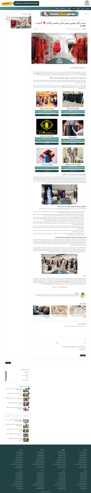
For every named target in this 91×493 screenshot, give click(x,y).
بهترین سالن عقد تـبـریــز (19, 476)
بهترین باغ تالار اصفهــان (61, 453)
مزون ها (73, 8)
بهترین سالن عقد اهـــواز (40, 476)
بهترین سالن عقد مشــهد (40, 455)
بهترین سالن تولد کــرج (83, 478)
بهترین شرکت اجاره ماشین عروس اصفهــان (59, 464)
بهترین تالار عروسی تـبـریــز (18, 472)
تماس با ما (45, 491)
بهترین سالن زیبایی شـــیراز (61, 481)
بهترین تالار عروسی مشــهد (40, 452)
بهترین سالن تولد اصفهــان (61, 457)
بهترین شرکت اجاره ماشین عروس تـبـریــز (16, 485)
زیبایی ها (68, 8)
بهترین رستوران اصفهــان (61, 467)
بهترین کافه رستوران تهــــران (83, 467)
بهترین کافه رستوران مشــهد (40, 467)
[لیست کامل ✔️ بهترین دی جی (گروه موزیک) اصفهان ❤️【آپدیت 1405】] (26, 390)
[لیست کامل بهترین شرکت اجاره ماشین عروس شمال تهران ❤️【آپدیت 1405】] (26, 421)
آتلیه (27, 378)
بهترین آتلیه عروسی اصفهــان (61, 458)
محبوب (26, 415)
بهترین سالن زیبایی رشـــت (18, 460)
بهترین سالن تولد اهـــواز (40, 478)
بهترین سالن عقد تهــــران (83, 455)
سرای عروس (87, 8)
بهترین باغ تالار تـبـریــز (19, 474)
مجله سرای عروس (25, 380)
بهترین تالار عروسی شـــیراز (61, 472)
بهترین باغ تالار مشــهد (40, 453)
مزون (27, 376)
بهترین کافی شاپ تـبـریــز (19, 486)
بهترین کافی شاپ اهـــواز (40, 486)
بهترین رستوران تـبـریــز (19, 488)
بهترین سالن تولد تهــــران (83, 457)
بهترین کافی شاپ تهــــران (83, 465)
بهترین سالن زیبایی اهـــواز (40, 481)
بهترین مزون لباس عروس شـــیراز (60, 483)
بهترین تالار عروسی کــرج (83, 472)
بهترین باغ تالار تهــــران (83, 453)
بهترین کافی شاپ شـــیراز (61, 486)
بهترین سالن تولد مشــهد (40, 457)
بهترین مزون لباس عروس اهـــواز (39, 483)
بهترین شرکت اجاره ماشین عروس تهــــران (81, 464)
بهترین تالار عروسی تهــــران (83, 452)
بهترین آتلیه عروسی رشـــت (18, 458)
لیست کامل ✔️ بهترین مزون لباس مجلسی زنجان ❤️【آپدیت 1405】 (7, 18)
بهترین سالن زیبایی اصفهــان (61, 460)
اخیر (16, 415)
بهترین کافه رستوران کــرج (83, 488)
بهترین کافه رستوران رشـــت (18, 467)
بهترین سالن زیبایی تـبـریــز (18, 481)
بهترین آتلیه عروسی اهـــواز (40, 479)
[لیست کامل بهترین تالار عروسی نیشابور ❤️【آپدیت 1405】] (26, 395)
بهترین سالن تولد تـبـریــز (19, 478)
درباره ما (42, 491)
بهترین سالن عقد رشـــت (19, 455)
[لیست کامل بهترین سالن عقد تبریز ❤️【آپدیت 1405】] (26, 400)
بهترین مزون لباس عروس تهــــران (82, 462)
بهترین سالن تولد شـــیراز (61, 478)
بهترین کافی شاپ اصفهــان (61, 465)
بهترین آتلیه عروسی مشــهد (40, 458)
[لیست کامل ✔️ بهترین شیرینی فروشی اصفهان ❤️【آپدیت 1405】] (26, 409)
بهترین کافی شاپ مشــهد (40, 465)
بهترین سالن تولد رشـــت (18, 457)
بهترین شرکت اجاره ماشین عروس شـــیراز (59, 485)
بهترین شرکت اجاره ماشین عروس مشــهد (38, 464)
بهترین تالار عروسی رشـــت (18, 452)
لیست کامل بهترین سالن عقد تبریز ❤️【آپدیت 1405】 (13, 398)
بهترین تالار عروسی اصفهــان (61, 452)
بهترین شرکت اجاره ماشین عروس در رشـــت (16, 464)
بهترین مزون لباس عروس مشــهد (39, 462)
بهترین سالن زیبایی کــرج (83, 481)
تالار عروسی (26, 371)
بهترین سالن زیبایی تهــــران (83, 460)
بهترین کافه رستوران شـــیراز (61, 488)
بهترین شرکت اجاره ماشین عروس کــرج (81, 485)
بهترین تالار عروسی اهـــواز (40, 472)
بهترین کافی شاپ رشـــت (19, 465)
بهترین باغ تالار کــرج (84, 474)
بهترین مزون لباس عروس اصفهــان (60, 462)
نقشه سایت (48, 491)
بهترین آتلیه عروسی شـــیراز (61, 479)
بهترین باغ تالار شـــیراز (62, 474)
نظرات (8, 415)
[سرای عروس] (87, 3)
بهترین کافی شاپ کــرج (83, 486)
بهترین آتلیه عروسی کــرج (83, 479)
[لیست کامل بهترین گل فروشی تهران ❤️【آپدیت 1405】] (26, 404)
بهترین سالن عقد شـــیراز (61, 476)
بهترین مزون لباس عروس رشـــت (17, 462)
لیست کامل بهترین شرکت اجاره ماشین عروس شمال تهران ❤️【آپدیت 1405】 (14, 420)
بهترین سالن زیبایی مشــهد (40, 460)
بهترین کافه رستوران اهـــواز (40, 488)
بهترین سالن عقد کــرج (83, 476)
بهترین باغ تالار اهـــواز (41, 474)
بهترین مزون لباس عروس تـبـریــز (17, 483)
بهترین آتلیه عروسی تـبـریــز (18, 479)
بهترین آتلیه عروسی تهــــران (83, 458)
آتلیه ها (78, 8)
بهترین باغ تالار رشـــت (19, 453)
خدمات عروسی (62, 8)
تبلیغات (57, 8)
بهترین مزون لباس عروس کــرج (82, 483)
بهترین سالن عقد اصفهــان (61, 455)
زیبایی (27, 373)
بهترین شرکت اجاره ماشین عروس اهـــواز (38, 485)
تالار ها (83, 8)
